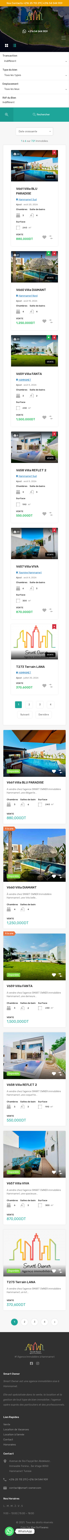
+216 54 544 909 (38, 31)
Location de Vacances (16, 1429)
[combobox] (34, 62)
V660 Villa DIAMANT (31, 290)
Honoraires (9, 1444)
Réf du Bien (9, 98)
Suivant (24, 714)
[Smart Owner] (34, 24)
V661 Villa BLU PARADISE (26, 191)
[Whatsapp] (9, 1531)
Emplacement (10, 83)
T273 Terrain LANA (30, 667)
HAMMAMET (24, 380)
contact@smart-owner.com (25, 1487)
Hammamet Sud (27, 199)
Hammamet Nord (28, 295)
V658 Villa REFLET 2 (31, 470)
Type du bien (10, 69)
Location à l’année (13, 1434)
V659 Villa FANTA (29, 374)
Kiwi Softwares (39, 1527)
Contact (8, 1439)
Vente (6, 1424)
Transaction (10, 55)
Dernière (44, 714)
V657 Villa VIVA (27, 566)
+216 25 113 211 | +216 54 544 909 (28, 1479)
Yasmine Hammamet (30, 572)
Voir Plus (34, 767)
